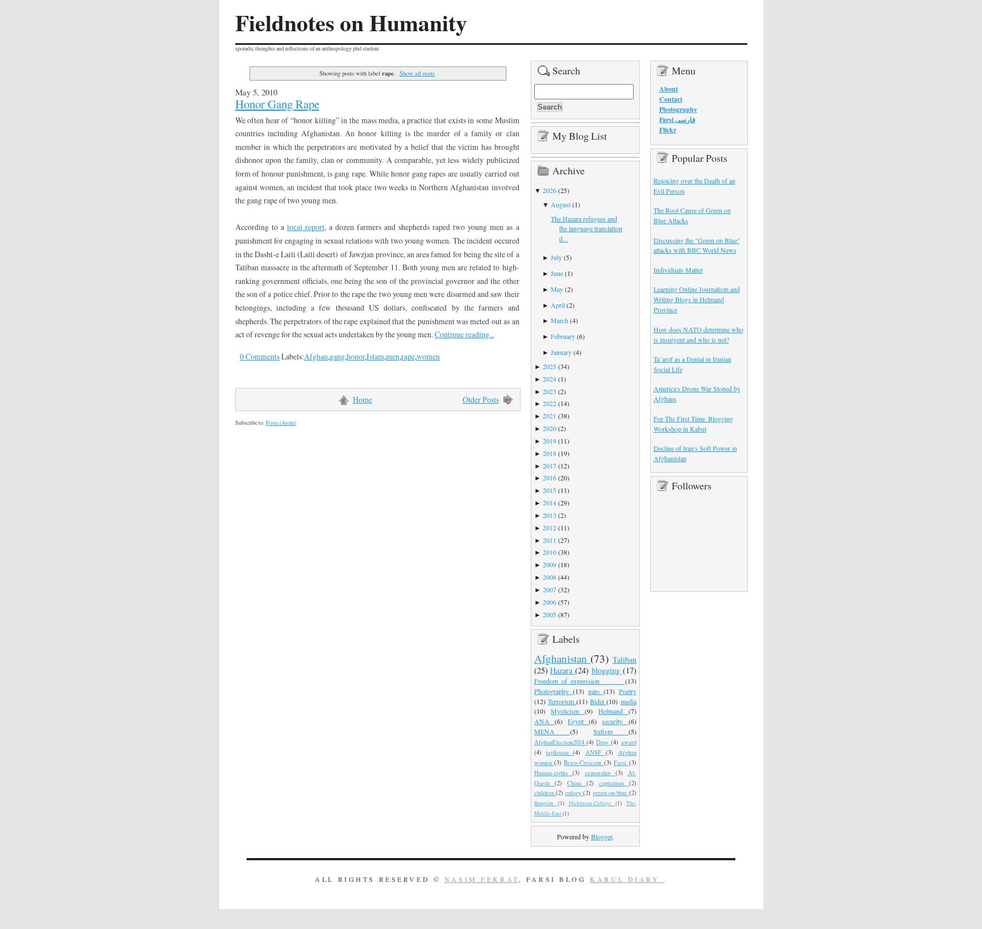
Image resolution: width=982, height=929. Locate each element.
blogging (607, 670)
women (428, 356)
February (563, 336)
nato (596, 691)
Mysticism (568, 710)
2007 (549, 589)
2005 (549, 614)
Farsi (621, 763)
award (628, 742)
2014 (549, 502)
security (615, 721)
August (561, 204)
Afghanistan (562, 658)
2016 (549, 477)
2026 (549, 190)
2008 (549, 576)
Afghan (316, 356)
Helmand (613, 710)
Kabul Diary (626, 879)
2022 (549, 403)
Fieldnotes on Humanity (351, 22)
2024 (549, 378)
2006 (549, 601)
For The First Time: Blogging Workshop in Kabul (693, 423)
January (561, 352)
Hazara (562, 670)
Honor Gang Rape (277, 104)
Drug (603, 742)
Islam (375, 356)
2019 (549, 440)
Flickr (667, 130)
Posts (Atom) (281, 422)
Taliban (624, 659)
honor (356, 356)
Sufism (610, 731)
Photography (553, 691)
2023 (549, 391)
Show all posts (417, 73)
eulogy (574, 793)
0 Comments (260, 356)
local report (305, 226)
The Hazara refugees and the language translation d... (586, 229)
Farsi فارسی (677, 119)
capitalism (614, 783)
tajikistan (559, 752)
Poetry (627, 691)
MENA (552, 731)
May (557, 289)
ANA (544, 721)
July (556, 257)
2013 (549, 515)
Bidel (598, 701)
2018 (549, 453)
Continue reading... (464, 334)
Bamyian (546, 803)
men (393, 356)
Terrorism (562, 701)
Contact (671, 99)
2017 (549, 465)
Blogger (601, 836)
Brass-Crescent (584, 763)
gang (337, 356)
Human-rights (553, 773)
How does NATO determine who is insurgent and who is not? (698, 334)
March (559, 320)
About (668, 89)
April (558, 304)
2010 (549, 551)
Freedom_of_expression (579, 680)
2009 (549, 564)
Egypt (578, 721)
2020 (549, 428)
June (557, 273)
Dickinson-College (592, 803)
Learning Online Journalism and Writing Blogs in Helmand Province (697, 299)
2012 (549, 527)
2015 (549, 490)
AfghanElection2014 (560, 742)
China (576, 783)
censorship (600, 773)
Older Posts (481, 399)
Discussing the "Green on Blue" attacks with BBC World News (697, 245)
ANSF (595, 752)
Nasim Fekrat (481, 879)
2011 (549, 540)
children (545, 793)
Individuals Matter (678, 269)
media (628, 701)
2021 (549, 415)
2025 (549, 366)
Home (362, 399)
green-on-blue (611, 793)
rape (408, 356)
